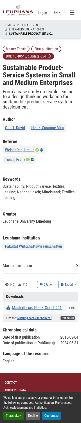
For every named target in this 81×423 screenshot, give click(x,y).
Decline (33, 416)
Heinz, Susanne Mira (47, 127)
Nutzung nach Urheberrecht (34, 318)
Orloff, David (15, 127)
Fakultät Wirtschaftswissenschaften (33, 246)
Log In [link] (42, 13)
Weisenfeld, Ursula (19, 149)
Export (69, 284)
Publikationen (27, 25)
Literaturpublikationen (26, 29)
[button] (49, 56)
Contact (10, 382)
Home (7, 25)
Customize (51, 416)
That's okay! (14, 416)
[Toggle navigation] (72, 13)
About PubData (15, 390)
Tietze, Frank (15, 159)
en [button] (56, 12)
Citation (48, 284)
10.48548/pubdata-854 (29, 56)
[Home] (18, 10)
